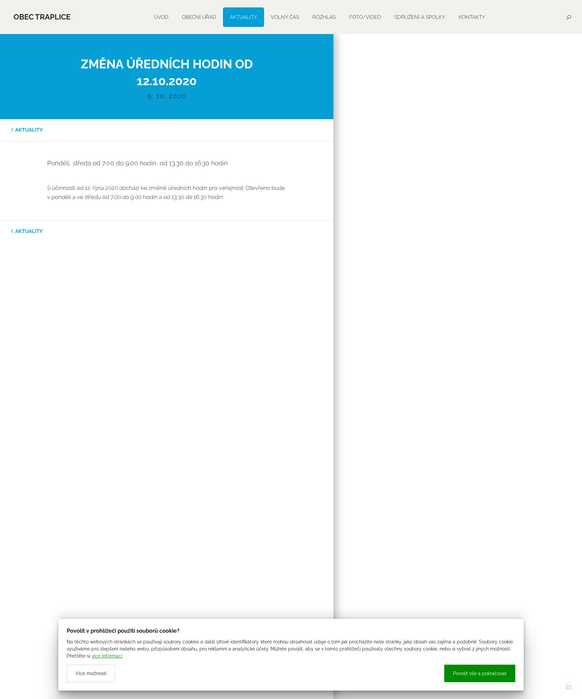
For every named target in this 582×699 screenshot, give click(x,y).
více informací (107, 656)
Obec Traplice (41, 16)
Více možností (90, 673)
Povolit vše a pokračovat (480, 673)
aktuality (29, 130)
